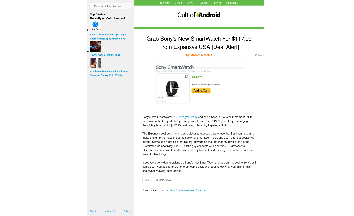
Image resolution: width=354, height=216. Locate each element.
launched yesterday (185, 117)
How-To (217, 2)
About (93, 211)
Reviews (203, 2)
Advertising (110, 211)
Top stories (201, 190)
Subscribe (232, 2)
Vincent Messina (201, 55)
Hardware (182, 190)
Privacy (127, 211)
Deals (178, 2)
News (190, 2)
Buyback (165, 2)
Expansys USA (163, 179)
